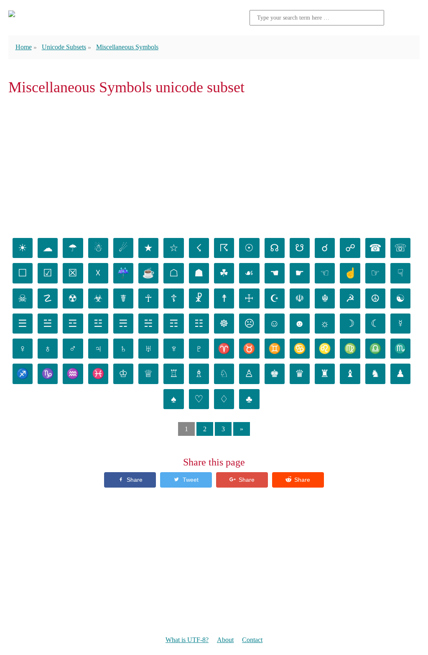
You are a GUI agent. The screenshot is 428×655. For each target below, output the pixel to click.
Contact (252, 639)
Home (23, 47)
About (225, 639)
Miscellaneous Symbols (127, 47)
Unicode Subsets (64, 47)
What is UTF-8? (187, 639)
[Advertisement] (213, 164)
